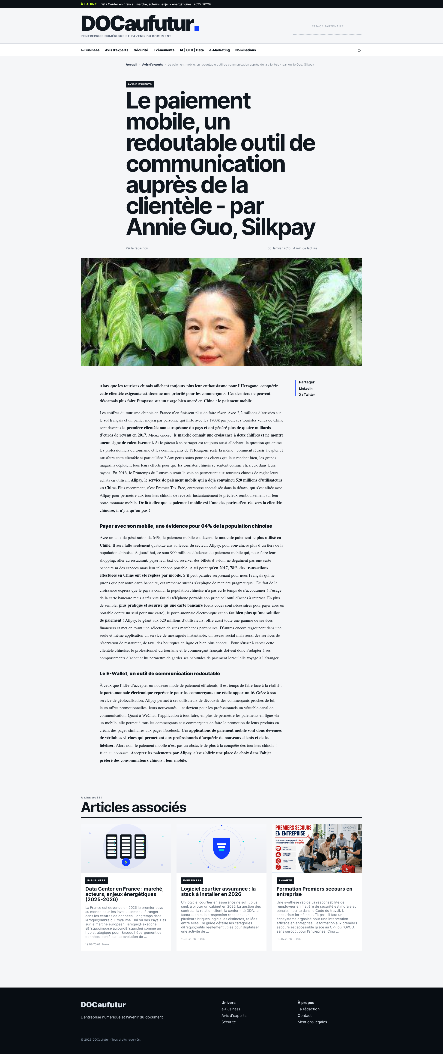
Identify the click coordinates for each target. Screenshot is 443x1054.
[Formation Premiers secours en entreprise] (317, 848)
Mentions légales (312, 1022)
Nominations (245, 50)
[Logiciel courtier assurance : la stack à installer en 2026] (222, 848)
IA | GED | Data (192, 50)
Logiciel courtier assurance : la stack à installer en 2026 (218, 891)
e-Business (90, 50)
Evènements (164, 50)
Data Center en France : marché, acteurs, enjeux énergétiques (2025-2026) (156, 4)
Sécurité (141, 50)
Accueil (131, 64)
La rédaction (309, 1009)
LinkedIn (306, 388)
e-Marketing (219, 50)
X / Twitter (307, 394)
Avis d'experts (116, 50)
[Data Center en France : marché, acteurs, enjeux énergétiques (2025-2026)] (126, 848)
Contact (305, 1015)
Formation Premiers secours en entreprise (314, 891)
